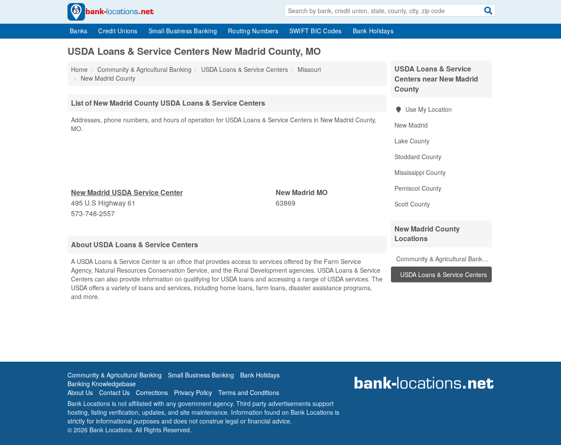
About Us (80, 392)
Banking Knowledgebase (101, 383)
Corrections (152, 392)
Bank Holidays (373, 30)
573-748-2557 (93, 213)
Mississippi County (420, 172)
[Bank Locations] (110, 11)
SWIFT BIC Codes (315, 30)
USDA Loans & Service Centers (442, 274)
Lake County (412, 140)
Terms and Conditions (248, 392)
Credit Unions (117, 30)
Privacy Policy (193, 392)
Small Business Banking (183, 30)
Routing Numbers (253, 30)
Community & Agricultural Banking (442, 258)
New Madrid (411, 125)
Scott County (412, 203)
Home (79, 69)
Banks (78, 30)
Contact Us (114, 392)
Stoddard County (417, 156)
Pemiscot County (417, 188)
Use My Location (428, 109)
